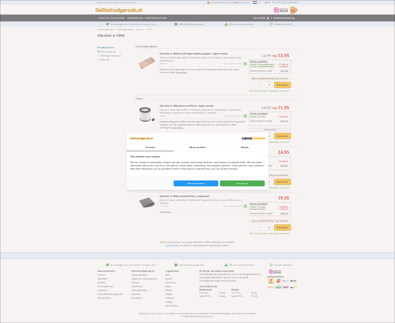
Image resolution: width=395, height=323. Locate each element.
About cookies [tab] (197, 147)
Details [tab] (245, 147)
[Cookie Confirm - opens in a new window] (253, 138)
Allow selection (196, 183)
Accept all (242, 183)
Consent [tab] (150, 147)
